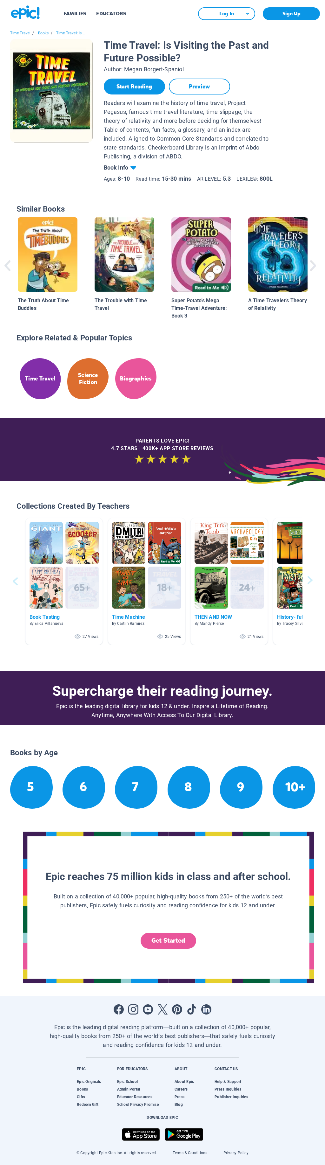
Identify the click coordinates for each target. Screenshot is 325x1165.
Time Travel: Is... (70, 33)
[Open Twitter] (162, 1009)
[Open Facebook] (119, 1009)
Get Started (168, 940)
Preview (199, 86)
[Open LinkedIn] (206, 1009)
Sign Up (291, 13)
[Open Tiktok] (192, 1009)
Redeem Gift (87, 1104)
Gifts (81, 1097)
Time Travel (20, 33)
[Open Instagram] (133, 1009)
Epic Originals (89, 1081)
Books (43, 33)
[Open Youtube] (148, 1009)
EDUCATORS (111, 13)
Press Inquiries (228, 1089)
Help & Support (228, 1081)
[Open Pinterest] (177, 1009)
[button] (64, 581)
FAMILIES (74, 13)
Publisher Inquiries (231, 1097)
